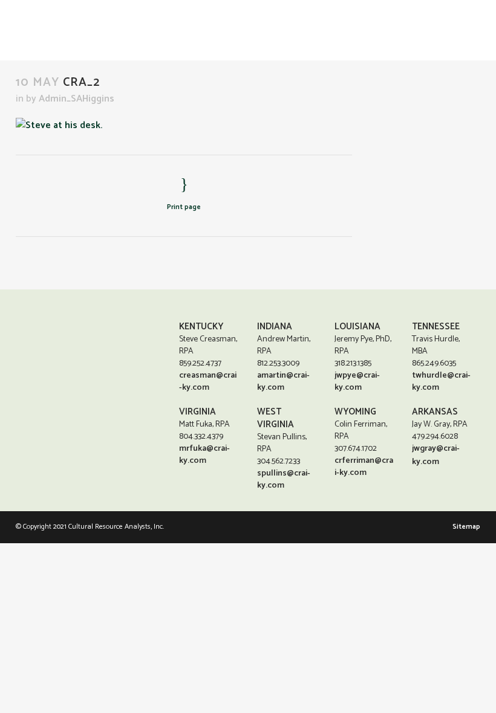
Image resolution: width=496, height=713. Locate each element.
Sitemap (466, 526)
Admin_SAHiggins (76, 99)
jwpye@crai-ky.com (357, 382)
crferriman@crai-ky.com (363, 467)
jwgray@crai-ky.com (436, 455)
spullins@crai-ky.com (283, 479)
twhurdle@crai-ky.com (441, 382)
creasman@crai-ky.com (208, 382)
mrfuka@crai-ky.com (204, 455)
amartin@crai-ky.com (283, 382)
